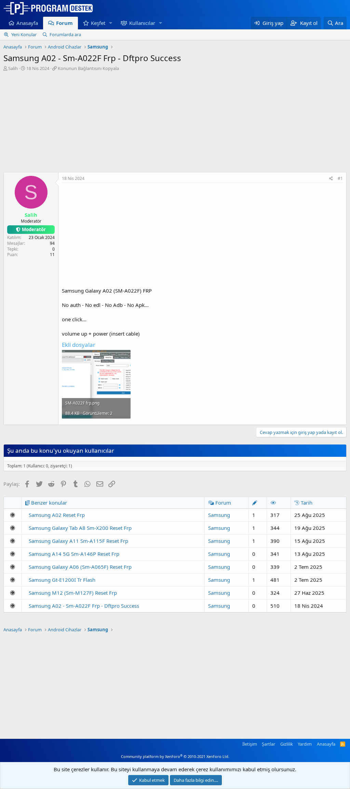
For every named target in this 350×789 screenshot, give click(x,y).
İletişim (249, 744)
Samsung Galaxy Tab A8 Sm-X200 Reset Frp (80, 527)
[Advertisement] (175, 122)
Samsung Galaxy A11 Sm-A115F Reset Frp (78, 540)
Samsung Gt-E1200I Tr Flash (62, 579)
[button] (111, 23)
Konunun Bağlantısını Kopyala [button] (88, 68)
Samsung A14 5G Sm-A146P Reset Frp (74, 553)
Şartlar (268, 744)
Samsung (219, 514)
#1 (340, 178)
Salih (13, 68)
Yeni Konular (24, 34)
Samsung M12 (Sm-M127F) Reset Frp (73, 592)
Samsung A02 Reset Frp (57, 514)
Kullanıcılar (142, 22)
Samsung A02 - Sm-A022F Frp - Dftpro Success (84, 605)
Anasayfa (27, 22)
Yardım (305, 744)
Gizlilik (286, 744)
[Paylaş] (331, 179)
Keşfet (98, 22)
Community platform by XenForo (175, 756)
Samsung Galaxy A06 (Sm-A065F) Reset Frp (80, 566)
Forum (64, 22)
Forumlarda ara (65, 34)
